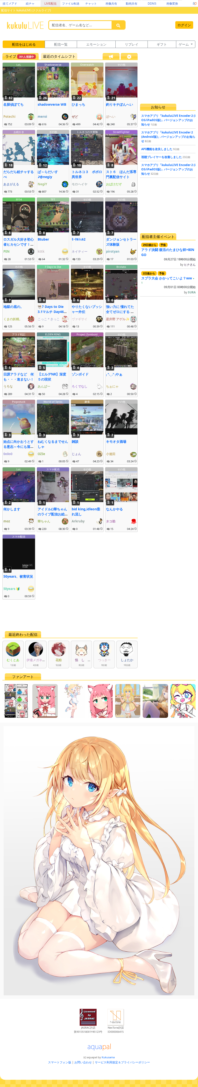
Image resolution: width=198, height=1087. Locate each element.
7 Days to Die (53, 267)
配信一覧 (61, 44)
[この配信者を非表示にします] (33, 124)
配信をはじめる (24, 44)
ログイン (184, 25)
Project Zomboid (87, 334)
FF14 (19, 199)
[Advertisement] (70, 615)
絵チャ (30, 3)
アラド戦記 (18, 334)
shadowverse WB (52, 104)
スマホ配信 (53, 469)
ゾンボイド (80, 374)
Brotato (121, 267)
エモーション (96, 44)
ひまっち (78, 104)
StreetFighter (121, 132)
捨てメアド (10, 3)
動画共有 (131, 3)
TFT (53, 199)
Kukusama (108, 1057)
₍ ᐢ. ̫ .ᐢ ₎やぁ (114, 374)
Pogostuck (18, 401)
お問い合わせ (83, 1062)
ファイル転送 (70, 3)
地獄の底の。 (13, 306)
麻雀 (87, 401)
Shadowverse (52, 64)
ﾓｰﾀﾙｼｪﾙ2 (78, 239)
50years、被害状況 (18, 576)
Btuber (43, 239)
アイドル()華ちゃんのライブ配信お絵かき (53, 514)
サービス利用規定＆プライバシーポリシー (122, 1062)
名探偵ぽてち (13, 104)
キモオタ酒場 (116, 441)
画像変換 (172, 3)
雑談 (75, 441)
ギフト (162, 44)
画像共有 (111, 3)
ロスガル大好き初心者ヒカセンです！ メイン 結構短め (18, 244)
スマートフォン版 (59, 1062)
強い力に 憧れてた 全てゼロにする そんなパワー (120, 311)
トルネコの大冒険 (87, 132)
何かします (11, 509)
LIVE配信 (50, 3)
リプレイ (131, 44)
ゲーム (184, 44)
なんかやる (114, 509)
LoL (18, 64)
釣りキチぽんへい (119, 104)
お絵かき (19, 132)
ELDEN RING (53, 334)
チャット (91, 3)
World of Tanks (52, 401)
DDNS (152, 3)
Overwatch (87, 64)
